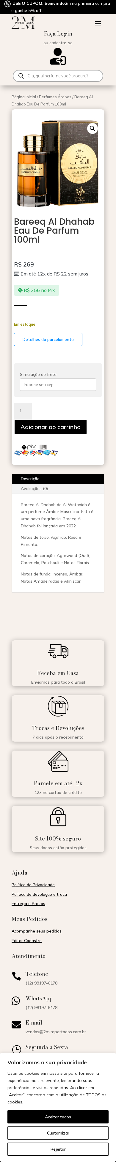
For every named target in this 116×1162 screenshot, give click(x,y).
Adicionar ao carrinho (51, 427)
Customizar (58, 1133)
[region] (58, 1107)
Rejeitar (58, 1149)
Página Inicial (24, 96)
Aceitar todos (58, 1117)
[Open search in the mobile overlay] (58, 76)
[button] (92, 128)
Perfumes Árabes (55, 96)
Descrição (30, 478)
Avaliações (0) (34, 488)
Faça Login (58, 34)
